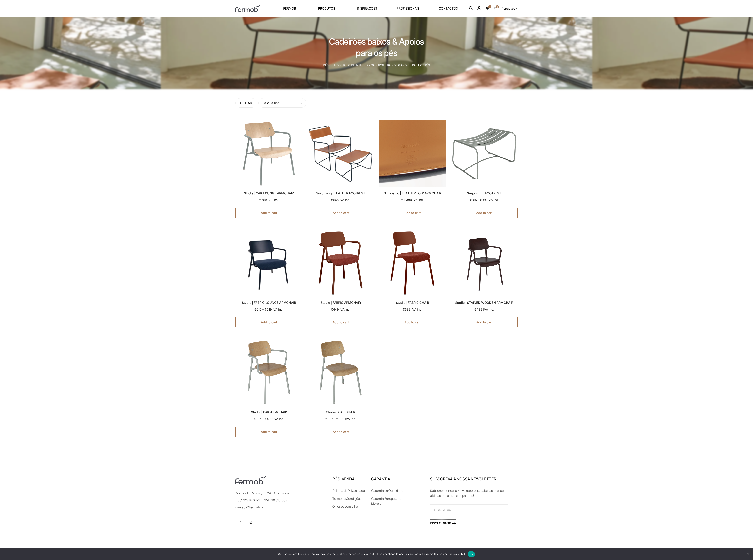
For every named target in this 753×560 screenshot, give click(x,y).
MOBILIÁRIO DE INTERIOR (351, 65)
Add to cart (269, 213)
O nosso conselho (345, 506)
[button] (283, 126)
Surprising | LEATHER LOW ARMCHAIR (412, 193)
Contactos (448, 8)
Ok (471, 553)
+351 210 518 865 (274, 500)
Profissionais (408, 8)
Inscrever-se (440, 523)
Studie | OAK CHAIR (340, 412)
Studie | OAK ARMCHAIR (269, 412)
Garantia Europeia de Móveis (386, 501)
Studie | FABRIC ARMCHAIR (341, 303)
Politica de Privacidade (348, 490)
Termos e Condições (346, 498)
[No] (748, 554)
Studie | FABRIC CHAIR (412, 303)
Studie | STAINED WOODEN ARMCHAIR (484, 303)
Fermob (289, 8)
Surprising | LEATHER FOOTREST (340, 193)
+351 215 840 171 (247, 500)
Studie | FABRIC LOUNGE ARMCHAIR (269, 303)
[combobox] (510, 8)
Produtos (326, 8)
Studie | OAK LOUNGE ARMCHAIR (269, 193)
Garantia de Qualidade (387, 490)
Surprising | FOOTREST (484, 193)
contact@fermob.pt (249, 507)
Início (327, 65)
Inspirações (367, 8)
